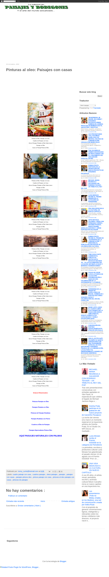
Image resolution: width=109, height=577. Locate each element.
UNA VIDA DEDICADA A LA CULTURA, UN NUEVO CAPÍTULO (96, 210)
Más (95, 131)
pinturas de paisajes (20, 480)
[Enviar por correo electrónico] (53, 471)
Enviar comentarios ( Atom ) (29, 506)
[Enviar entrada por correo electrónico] (49, 471)
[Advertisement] (48, 22)
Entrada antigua (68, 501)
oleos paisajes (52, 474)
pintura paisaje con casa (42, 477)
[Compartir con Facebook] (59, 471)
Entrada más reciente (15, 501)
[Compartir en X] (57, 471)
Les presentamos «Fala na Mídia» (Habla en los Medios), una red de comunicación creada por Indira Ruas (92, 498)
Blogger (63, 561)
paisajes (62, 474)
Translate (97, 108)
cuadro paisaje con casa (22, 474)
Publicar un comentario (17, 496)
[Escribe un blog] (55, 471)
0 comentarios (91, 131)
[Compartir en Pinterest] (62, 471)
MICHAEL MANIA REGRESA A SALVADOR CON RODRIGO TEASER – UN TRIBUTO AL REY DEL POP (91, 377)
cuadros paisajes (39, 474)
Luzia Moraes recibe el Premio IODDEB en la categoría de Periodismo (94, 198)
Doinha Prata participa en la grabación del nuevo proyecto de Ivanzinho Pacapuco (92, 410)
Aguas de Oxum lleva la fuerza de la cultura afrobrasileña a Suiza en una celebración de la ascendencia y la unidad (92, 277)
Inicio (43, 501)
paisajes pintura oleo (24, 477)
